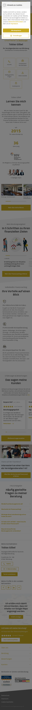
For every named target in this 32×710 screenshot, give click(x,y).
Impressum (14, 24)
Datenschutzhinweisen (15, 22)
